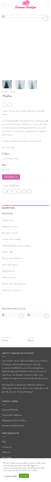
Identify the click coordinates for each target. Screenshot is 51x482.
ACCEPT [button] (24, 476)
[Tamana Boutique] (25, 5)
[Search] (46, 5)
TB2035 (4, 340)
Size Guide (6, 457)
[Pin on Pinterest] (24, 191)
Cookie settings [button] (10, 476)
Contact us (7, 447)
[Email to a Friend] (19, 191)
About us (6, 452)
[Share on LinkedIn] (29, 191)
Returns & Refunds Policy (13, 425)
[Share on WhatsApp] (4, 191)
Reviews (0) (7, 213)
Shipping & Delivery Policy (14, 420)
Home (5, 92)
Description (8, 208)
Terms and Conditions (12, 415)
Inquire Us (11, 177)
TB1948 (30, 340)
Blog (4, 441)
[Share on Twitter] (14, 191)
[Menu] (4, 5)
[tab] (25, 208)
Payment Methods (10, 409)
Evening (12, 185)
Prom (13, 92)
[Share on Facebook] (9, 191)
